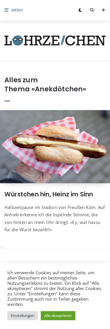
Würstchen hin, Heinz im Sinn (48, 194)
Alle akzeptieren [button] (58, 315)
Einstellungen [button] (22, 315)
